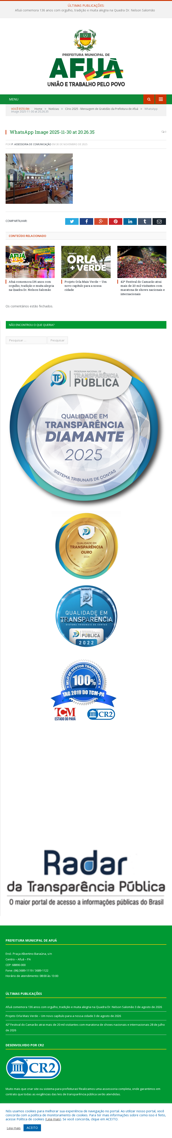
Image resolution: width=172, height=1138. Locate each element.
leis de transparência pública (77, 1094)
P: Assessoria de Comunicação (31, 144)
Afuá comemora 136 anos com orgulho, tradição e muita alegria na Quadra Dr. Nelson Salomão (31, 286)
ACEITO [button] (32, 1127)
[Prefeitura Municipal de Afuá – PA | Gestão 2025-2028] (86, 56)
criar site (33, 1089)
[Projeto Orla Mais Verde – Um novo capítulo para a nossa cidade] (85, 262)
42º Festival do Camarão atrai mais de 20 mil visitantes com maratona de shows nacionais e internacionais (142, 288)
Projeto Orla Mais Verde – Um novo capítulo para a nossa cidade (85, 10)
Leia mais (53, 1119)
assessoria (110, 1089)
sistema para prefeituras (61, 1089)
